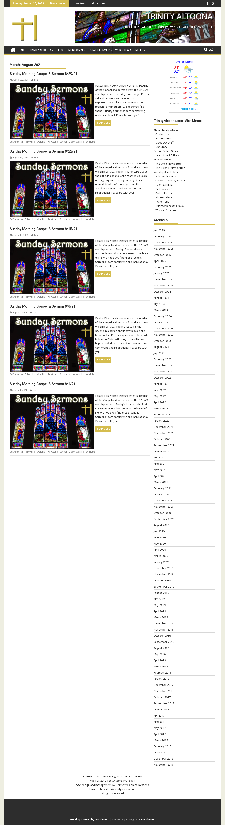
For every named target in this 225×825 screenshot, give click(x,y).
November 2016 (164, 764)
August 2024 (161, 297)
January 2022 (161, 420)
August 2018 (161, 648)
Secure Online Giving (71, 50)
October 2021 (162, 439)
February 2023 (163, 359)
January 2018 (161, 678)
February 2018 (163, 672)
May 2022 (160, 396)
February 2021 (163, 488)
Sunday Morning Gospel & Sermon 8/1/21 (42, 384)
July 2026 (159, 230)
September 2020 (164, 519)
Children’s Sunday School (170, 180)
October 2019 (162, 580)
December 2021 (163, 426)
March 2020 (161, 555)
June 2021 (160, 463)
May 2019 (160, 605)
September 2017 (164, 703)
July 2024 (159, 304)
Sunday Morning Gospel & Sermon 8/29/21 (43, 74)
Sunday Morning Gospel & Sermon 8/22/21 (43, 151)
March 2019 (161, 617)
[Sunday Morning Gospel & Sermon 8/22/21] (52, 163)
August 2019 (161, 592)
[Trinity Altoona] (13, 49)
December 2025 (163, 242)
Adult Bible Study (165, 176)
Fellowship (30, 141)
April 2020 (160, 549)
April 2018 (160, 660)
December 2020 (163, 500)
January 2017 (161, 752)
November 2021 (164, 433)
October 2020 (162, 512)
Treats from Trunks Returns (88, 3)
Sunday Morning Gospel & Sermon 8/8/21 (42, 306)
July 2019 (159, 598)
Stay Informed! (100, 50)
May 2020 (160, 543)
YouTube (90, 141)
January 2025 (161, 273)
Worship (41, 141)
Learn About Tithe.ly (167, 155)
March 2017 (161, 740)
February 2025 (163, 267)
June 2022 (160, 390)
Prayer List (162, 201)
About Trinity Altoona (36, 50)
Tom (36, 79)
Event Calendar (164, 184)
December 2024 (163, 279)
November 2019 (164, 574)
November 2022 (164, 371)
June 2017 (160, 721)
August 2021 (161, 451)
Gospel (54, 141)
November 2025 (164, 248)
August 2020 (161, 525)
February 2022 (163, 414)
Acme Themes (147, 819)
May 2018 (160, 654)
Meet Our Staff (164, 142)
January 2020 (161, 562)
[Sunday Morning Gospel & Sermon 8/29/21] (52, 85)
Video (72, 141)
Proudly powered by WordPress (89, 819)
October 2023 (162, 340)
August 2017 (161, 709)
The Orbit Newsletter (168, 163)
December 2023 (163, 328)
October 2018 (162, 635)
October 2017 (162, 697)
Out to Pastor (163, 193)
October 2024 (162, 291)
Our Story (161, 146)
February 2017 (163, 746)
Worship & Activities (129, 50)
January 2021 (161, 494)
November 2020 (164, 506)
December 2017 (163, 685)
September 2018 (164, 642)
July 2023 (159, 353)
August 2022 (161, 383)
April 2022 (160, 402)
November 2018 (164, 629)
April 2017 (160, 734)
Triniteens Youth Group (169, 205)
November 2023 (164, 334)
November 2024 (164, 285)
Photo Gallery (163, 197)
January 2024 (161, 322)
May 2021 (160, 469)
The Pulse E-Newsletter (170, 168)
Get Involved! (163, 189)
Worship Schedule (166, 210)
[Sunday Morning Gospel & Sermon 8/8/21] (52, 318)
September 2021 (164, 445)
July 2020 (159, 531)
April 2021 (160, 476)
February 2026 (163, 236)
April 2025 (160, 261)
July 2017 (159, 715)
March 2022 (161, 408)
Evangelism (18, 141)
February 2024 (163, 316)
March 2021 (161, 482)
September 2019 (164, 586)
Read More (103, 122)
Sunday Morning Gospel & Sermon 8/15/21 (43, 229)
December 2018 (163, 623)
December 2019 (163, 568)
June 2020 (160, 537)
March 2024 (161, 310)
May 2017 (160, 728)
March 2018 (161, 666)
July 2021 (159, 457)
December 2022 (163, 365)
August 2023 (161, 347)
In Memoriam (163, 138)
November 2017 (164, 691)
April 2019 (160, 611)
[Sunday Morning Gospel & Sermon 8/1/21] (52, 395)
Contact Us (162, 134)
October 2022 (162, 377)
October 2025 (162, 254)
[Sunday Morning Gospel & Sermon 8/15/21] (52, 240)
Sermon (64, 141)
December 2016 (163, 758)
